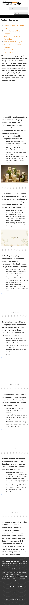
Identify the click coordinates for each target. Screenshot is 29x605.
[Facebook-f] (8, 586)
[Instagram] (15, 586)
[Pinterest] (21, 586)
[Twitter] (10, 586)
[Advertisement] (14, 97)
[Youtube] (13, 586)
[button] (20, 16)
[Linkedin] (18, 586)
